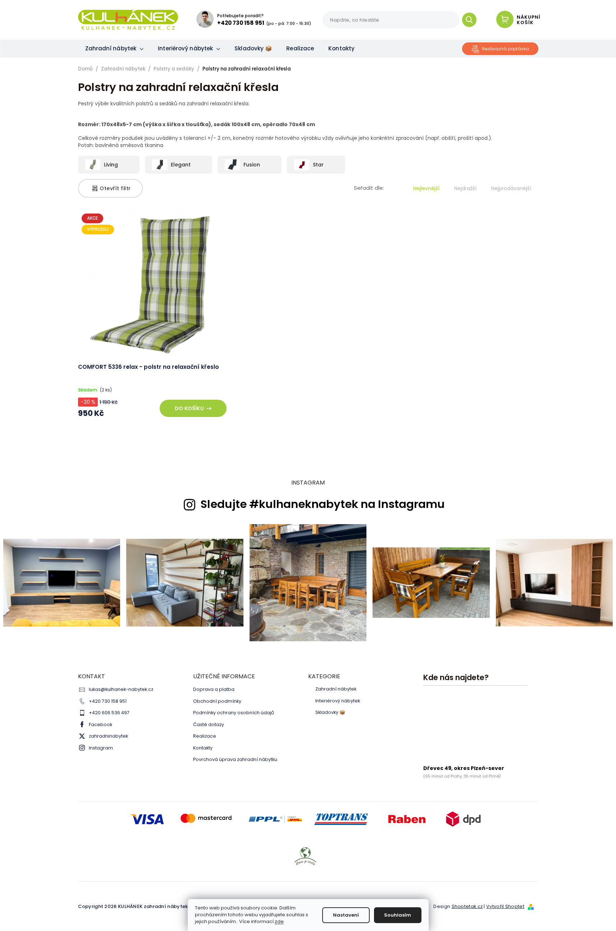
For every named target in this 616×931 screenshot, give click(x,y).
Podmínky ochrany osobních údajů (233, 713)
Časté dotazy (208, 724)
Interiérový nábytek (337, 701)
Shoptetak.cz (467, 906)
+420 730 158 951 (108, 701)
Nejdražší (465, 188)
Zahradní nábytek (335, 689)
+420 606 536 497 (109, 713)
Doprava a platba (213, 689)
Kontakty (203, 748)
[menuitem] (114, 48)
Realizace (204, 736)
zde (279, 921)
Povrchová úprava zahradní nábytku (235, 759)
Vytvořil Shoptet (505, 906)
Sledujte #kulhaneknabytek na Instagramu (322, 504)
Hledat (471, 19)
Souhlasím (397, 915)
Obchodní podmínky (217, 701)
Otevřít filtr (115, 188)
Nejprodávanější (511, 188)
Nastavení (346, 915)
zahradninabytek (108, 736)
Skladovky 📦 (330, 712)
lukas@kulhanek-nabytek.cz (121, 689)
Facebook (100, 724)
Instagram (101, 748)
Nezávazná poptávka (505, 49)
